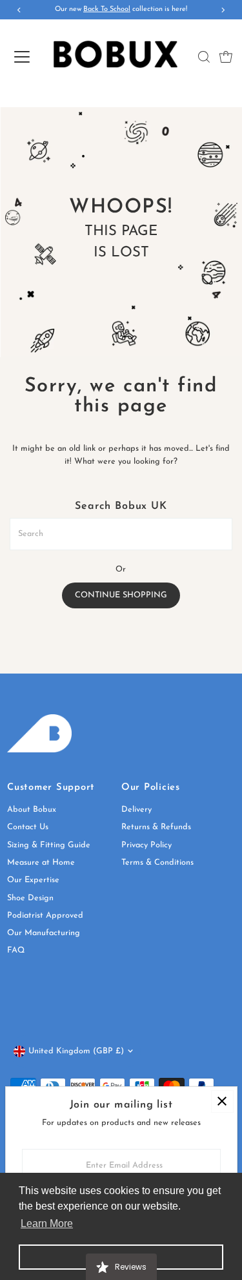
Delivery (136, 809)
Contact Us (27, 827)
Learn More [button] (47, 1223)
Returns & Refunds (156, 827)
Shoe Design (30, 898)
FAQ (16, 950)
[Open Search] (204, 57)
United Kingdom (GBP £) (76, 1051)
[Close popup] (222, 1101)
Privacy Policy (146, 845)
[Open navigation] (21, 57)
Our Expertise (33, 880)
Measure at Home (41, 862)
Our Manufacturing (43, 933)
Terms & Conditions (157, 862)
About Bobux (31, 809)
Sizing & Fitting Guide (48, 845)
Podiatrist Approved (45, 915)
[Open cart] (225, 56)
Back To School (106, 9)
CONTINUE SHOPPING (121, 595)
